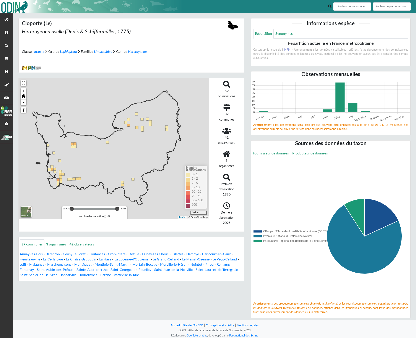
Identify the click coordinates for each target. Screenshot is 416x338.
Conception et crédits (220, 325)
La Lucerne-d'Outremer (132, 259)
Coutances (97, 254)
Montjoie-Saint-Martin (112, 264)
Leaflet (182, 217)
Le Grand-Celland (166, 259)
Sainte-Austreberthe (91, 270)
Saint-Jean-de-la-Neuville (173, 270)
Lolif (23, 264)
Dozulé (133, 254)
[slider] (72, 209)
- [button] (24, 102)
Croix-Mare (116, 254)
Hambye (192, 254)
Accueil (175, 325)
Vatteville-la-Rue (126, 275)
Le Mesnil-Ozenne (196, 259)
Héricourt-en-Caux (216, 254)
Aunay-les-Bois (31, 254)
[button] (23, 96)
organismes (56, 244)
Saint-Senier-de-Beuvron (38, 275)
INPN (286, 49)
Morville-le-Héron (173, 264)
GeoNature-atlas (197, 335)
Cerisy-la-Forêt (74, 254)
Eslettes (177, 254)
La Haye (105, 259)
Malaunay (36, 264)
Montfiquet (83, 264)
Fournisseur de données (271, 153)
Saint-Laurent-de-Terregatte (217, 270)
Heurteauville (30, 259)
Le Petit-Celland (225, 259)
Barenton (53, 254)
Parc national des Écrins (243, 335)
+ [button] (24, 91)
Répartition (263, 33)
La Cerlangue (53, 259)
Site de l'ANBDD (192, 325)
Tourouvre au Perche (95, 275)
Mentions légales (248, 325)
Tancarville (68, 275)
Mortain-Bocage (144, 264)
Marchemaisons (59, 264)
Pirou (209, 264)
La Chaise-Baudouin (81, 259)
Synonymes (284, 33)
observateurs (82, 244)
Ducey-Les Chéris (155, 254)
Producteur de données (310, 153)
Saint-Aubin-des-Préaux (55, 270)
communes (32, 244)
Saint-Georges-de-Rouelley (130, 270)
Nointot (196, 264)
